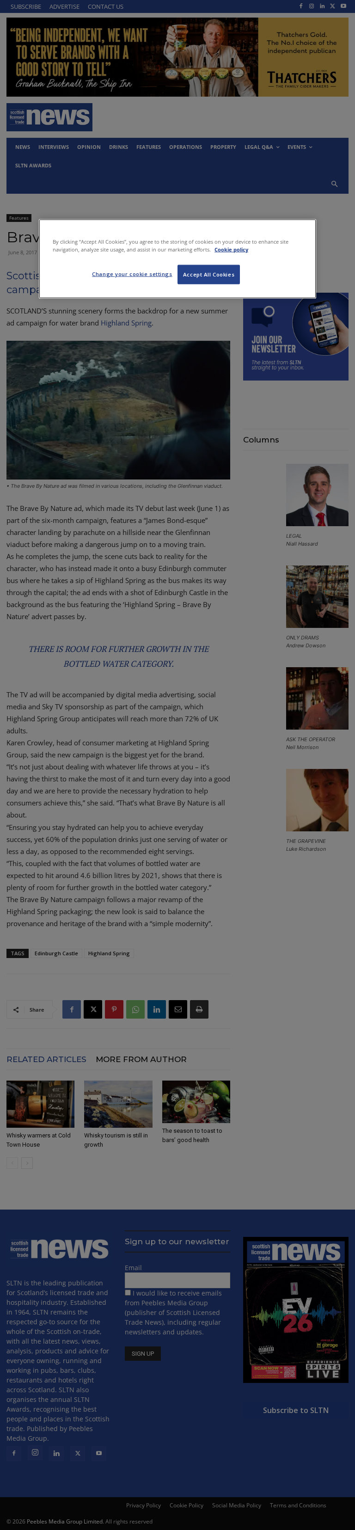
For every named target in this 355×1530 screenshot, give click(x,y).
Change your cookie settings (132, 273)
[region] (177, 259)
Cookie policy (231, 249)
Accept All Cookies (208, 274)
